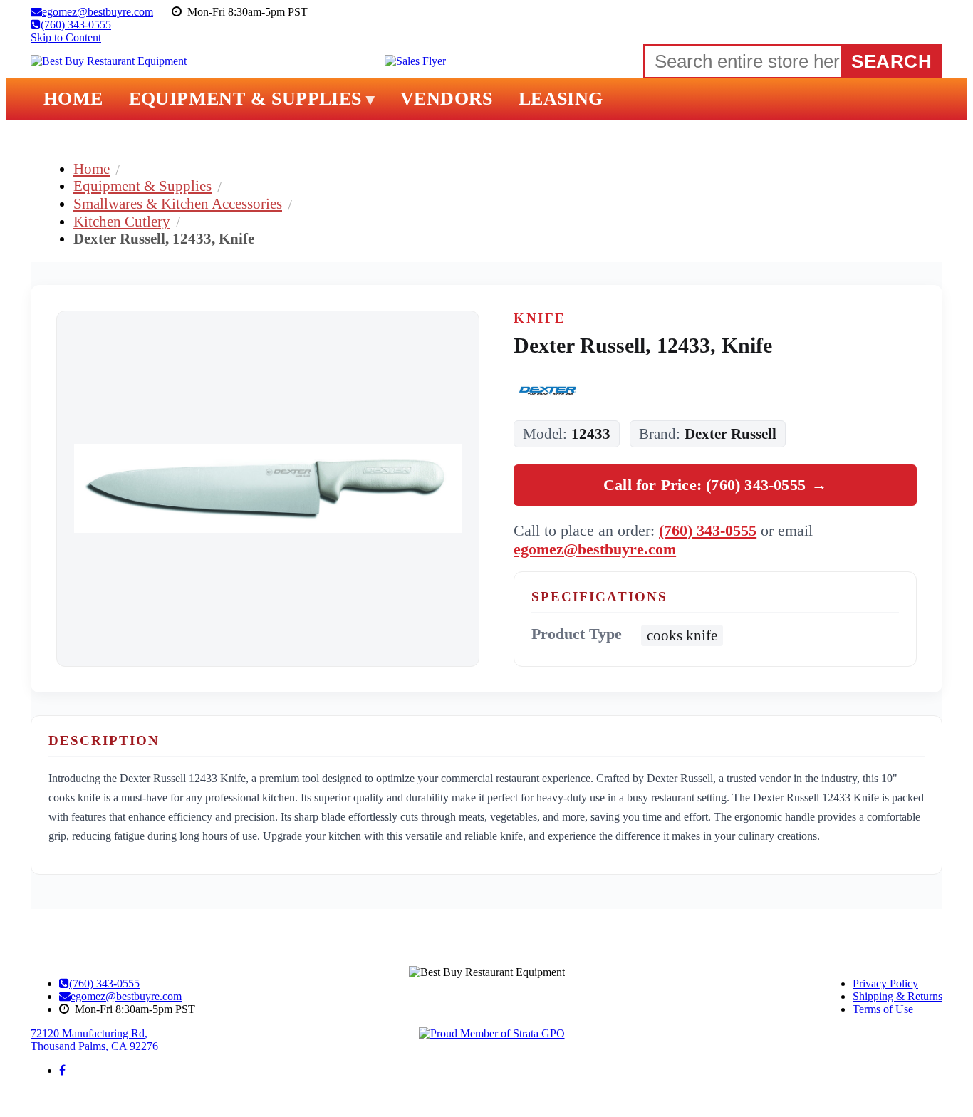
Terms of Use (883, 1009)
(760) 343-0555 (707, 530)
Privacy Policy (885, 983)
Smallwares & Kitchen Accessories (177, 203)
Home (91, 168)
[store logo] (109, 61)
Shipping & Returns (897, 996)
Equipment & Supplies (142, 185)
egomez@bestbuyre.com (595, 549)
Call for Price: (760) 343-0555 (715, 485)
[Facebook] (62, 1070)
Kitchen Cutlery (121, 221)
